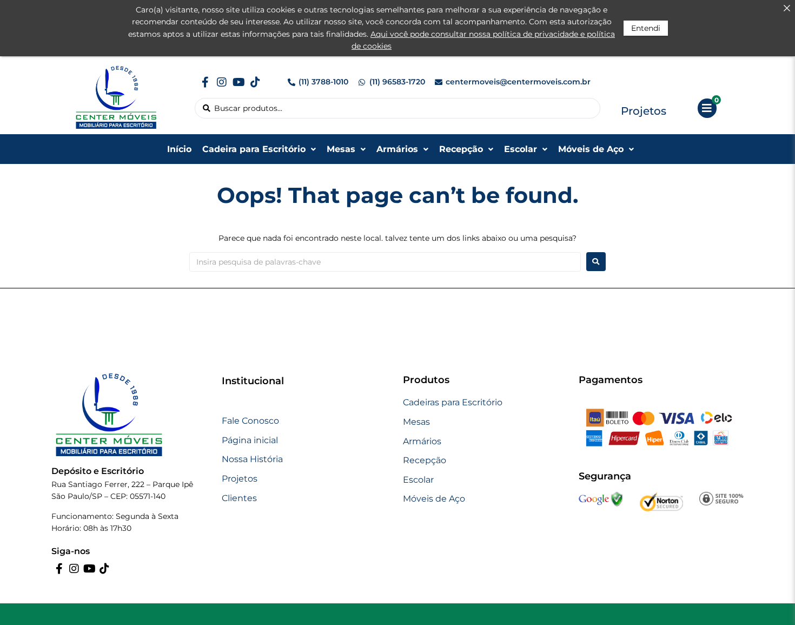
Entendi (645, 28)
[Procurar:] (385, 262)
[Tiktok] (255, 82)
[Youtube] (238, 82)
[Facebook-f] (205, 82)
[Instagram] (221, 82)
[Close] (787, 8)
